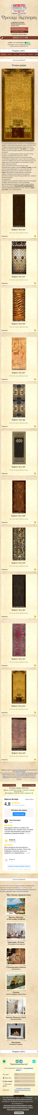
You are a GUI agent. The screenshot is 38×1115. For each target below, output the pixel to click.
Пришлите (18, 885)
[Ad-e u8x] (19, 608)
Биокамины (16, 1042)
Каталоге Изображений (19, 770)
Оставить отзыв (9, 785)
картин (36, 773)
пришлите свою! (20, 771)
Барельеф (8, 891)
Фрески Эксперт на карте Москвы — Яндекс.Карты (19, 869)
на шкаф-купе (21, 919)
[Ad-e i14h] (19, 321)
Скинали (4, 776)
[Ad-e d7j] (19, 274)
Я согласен (19, 1112)
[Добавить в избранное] (34, 236)
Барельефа (5, 777)
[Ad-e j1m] (19, 370)
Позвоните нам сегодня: (19, 34)
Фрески (11, 889)
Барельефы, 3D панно (16, 942)
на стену (9, 919)
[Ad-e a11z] (19, 227)
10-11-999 (20, 38)
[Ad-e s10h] (19, 514)
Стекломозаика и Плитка (16, 967)
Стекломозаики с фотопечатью (24, 774)
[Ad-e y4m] (19, 704)
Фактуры (19, 917)
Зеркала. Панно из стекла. (16, 1017)
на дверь (14, 919)
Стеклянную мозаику (23, 891)
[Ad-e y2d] (19, 751)
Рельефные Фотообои (22, 889)
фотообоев (30, 773)
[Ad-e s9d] (19, 465)
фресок (25, 773)
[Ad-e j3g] (19, 417)
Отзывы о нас (15, 25)
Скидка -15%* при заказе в (16, 42)
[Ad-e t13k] (19, 561)
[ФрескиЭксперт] (19, 17)
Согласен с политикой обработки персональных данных (22, 1090)
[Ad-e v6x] (19, 657)
